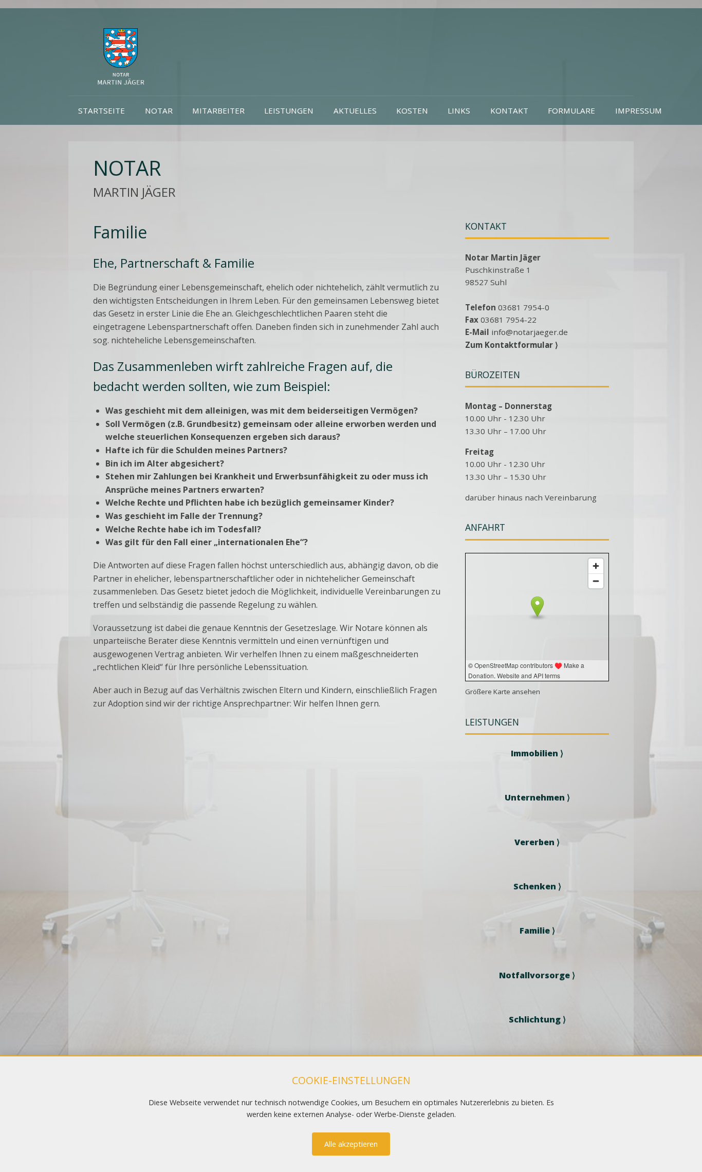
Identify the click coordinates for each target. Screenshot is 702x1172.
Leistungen (288, 110)
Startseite (101, 110)
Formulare (571, 110)
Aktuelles (355, 110)
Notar (159, 110)
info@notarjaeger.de (529, 332)
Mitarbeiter (218, 110)
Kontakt (509, 110)
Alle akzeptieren (351, 1144)
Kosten (412, 110)
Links (459, 110)
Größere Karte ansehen (502, 691)
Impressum (638, 110)
